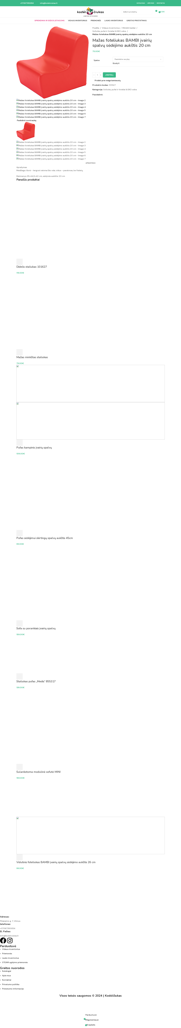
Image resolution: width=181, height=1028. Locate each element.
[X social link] (107, 94)
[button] (19, 676)
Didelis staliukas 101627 (31, 267)
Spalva (97, 60)
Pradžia (95, 28)
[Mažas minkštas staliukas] (90, 293)
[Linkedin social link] (113, 94)
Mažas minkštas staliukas (32, 357)
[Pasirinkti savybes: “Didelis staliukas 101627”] (19, 262)
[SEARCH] (150, 11)
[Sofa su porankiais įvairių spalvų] (90, 564)
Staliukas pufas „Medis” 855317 (36, 681)
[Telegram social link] (116, 94)
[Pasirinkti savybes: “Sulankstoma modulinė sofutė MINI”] (19, 767)
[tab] (90, 163)
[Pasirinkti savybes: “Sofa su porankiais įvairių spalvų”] (19, 623)
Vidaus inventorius (111, 28)
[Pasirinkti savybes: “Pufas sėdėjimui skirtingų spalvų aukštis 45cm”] (19, 533)
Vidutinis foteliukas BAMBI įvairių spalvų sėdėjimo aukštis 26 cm (56, 862)
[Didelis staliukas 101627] (90, 202)
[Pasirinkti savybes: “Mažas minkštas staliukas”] (19, 352)
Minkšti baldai (128, 28)
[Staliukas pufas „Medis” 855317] (90, 654)
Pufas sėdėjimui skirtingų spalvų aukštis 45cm (44, 538)
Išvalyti (116, 63)
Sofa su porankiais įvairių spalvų (35, 628)
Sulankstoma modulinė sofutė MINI (38, 772)
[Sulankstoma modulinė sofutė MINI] (90, 707)
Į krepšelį (109, 75)
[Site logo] (90, 11)
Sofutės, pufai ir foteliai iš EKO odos (109, 31)
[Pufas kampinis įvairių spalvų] (90, 383)
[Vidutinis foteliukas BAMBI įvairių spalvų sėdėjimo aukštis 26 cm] (90, 798)
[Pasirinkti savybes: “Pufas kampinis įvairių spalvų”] (19, 443)
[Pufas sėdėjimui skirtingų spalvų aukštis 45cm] (90, 473)
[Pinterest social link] (110, 94)
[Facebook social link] (104, 94)
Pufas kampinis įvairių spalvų (34, 447)
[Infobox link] (25, 3)
